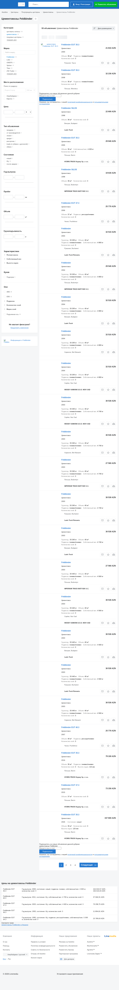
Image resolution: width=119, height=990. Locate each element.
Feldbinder (66, 229)
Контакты (6, 950)
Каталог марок (36, 958)
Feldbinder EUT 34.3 (9, 918)
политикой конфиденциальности (80, 102)
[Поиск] (30, 4)
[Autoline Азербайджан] (9, 4)
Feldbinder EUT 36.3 (9, 911)
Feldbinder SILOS (69, 108)
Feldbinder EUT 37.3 (70, 203)
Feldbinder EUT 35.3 (70, 45)
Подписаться (47, 99)
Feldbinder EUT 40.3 (70, 727)
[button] (108, 63)
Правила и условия (38, 942)
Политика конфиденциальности (43, 946)
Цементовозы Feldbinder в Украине (15, 925)
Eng (4, 959)
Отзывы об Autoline (38, 954)
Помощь (6, 946)
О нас (5, 942)
